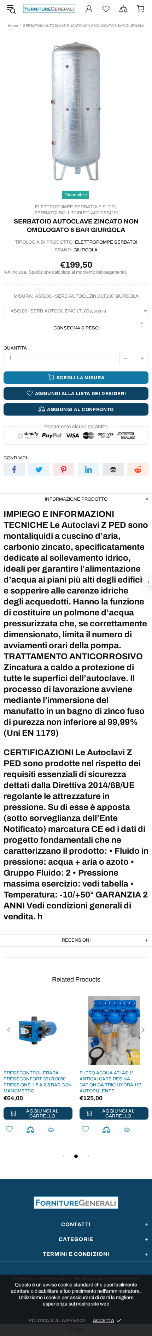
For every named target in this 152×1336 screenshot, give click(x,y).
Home (13, 26)
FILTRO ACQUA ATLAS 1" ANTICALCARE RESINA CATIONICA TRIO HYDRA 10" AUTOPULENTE (110, 1081)
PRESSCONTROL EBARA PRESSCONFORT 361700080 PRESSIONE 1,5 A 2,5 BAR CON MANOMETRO (38, 1081)
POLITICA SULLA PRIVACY (57, 1320)
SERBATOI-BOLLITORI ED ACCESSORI (76, 212)
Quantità (15, 348)
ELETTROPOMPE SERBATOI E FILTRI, (76, 206)
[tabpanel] (38, 1074)
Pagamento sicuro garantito (76, 426)
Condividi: (16, 457)
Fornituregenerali (49, 8)
